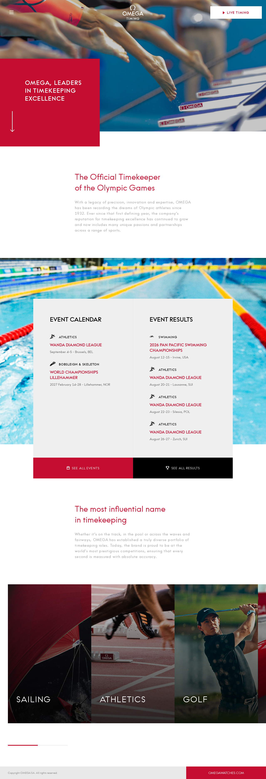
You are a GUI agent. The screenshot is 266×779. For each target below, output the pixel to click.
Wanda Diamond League (76, 345)
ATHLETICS (123, 699)
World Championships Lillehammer (74, 374)
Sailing (33, 699)
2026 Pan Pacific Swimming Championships (178, 347)
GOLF (195, 699)
